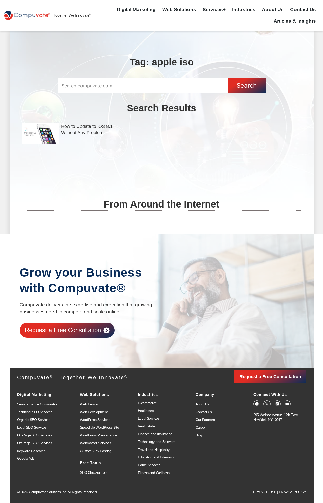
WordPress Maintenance (98, 435)
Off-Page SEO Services (34, 443)
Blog (199, 435)
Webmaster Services (95, 443)
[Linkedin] (277, 403)
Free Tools (90, 463)
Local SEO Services (32, 427)
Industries (243, 9)
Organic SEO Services (33, 420)
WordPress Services (95, 420)
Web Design (89, 404)
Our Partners (205, 420)
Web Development (94, 412)
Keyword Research (31, 451)
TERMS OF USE (263, 492)
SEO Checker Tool (93, 472)
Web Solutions (179, 9)
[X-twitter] (267, 403)
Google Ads (26, 458)
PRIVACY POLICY (292, 492)
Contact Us (303, 9)
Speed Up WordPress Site (99, 427)
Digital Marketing (136, 9)
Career (201, 427)
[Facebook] (256, 403)
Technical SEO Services (34, 412)
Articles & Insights (295, 21)
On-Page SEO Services (34, 435)
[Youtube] (287, 403)
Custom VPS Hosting (95, 451)
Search (247, 85)
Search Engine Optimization (38, 404)
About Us (273, 9)
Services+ (214, 9)
